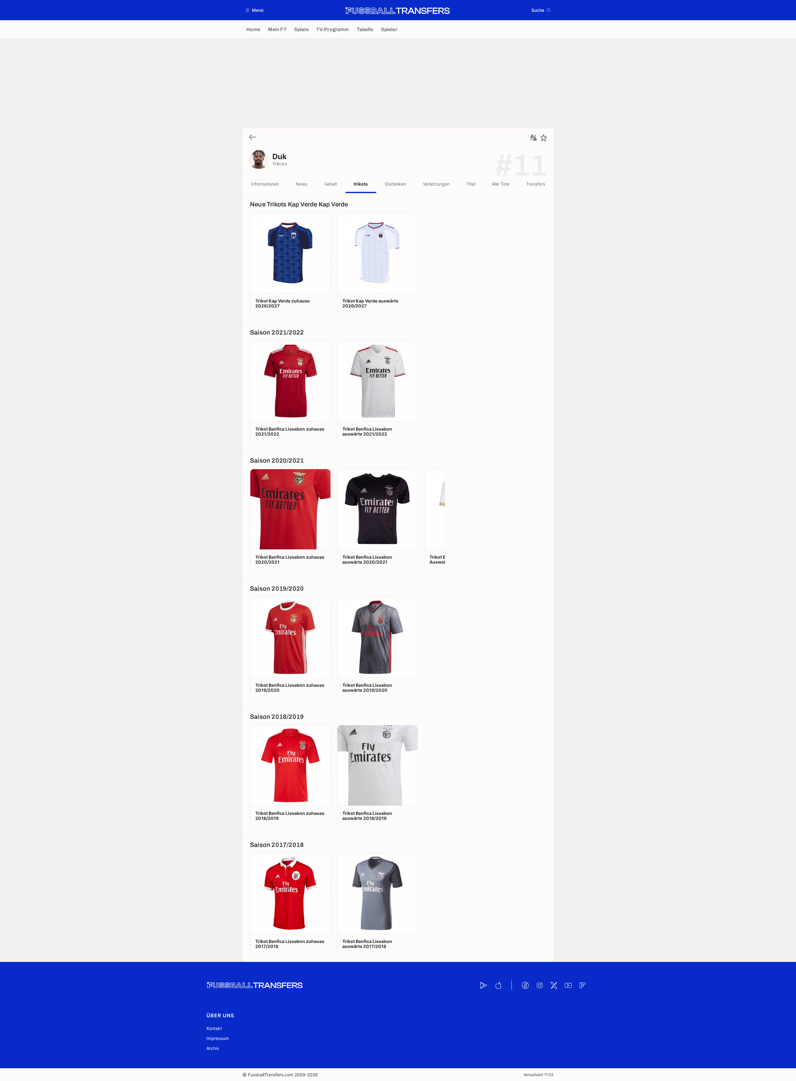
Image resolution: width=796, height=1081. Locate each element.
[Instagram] (539, 985)
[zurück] (252, 137)
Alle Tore (500, 184)
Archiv (212, 1048)
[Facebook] (525, 985)
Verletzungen (436, 184)
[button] (255, 10)
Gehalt (330, 184)
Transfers (535, 184)
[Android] (483, 985)
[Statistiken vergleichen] (533, 137)
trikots (361, 184)
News (301, 184)
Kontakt (214, 1028)
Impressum (217, 1038)
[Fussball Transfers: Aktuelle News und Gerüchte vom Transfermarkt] (397, 10)
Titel (470, 184)
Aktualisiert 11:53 (538, 1074)
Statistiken (395, 184)
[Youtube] (568, 985)
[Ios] (498, 985)
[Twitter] (553, 985)
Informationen (265, 184)
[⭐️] (543, 137)
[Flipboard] (582, 985)
